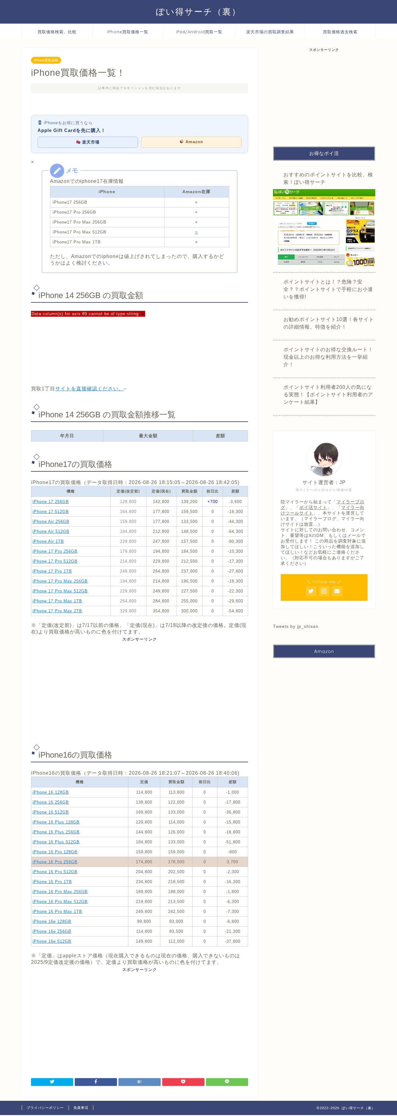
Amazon (193, 141)
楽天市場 (90, 142)
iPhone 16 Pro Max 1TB (57, 911)
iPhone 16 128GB (51, 792)
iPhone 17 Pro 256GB (55, 551)
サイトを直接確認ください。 (89, 388)
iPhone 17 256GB (51, 501)
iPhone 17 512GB (51, 511)
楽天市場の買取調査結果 (270, 31)
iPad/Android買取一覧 (199, 31)
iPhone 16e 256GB (52, 931)
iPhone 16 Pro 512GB (55, 871)
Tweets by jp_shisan (296, 626)
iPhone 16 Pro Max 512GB (60, 901)
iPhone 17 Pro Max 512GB (60, 591)
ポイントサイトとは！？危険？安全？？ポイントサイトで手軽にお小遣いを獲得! (328, 289)
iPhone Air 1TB (48, 541)
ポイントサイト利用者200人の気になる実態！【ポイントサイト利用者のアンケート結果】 (328, 394)
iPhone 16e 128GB (52, 921)
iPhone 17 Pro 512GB (55, 561)
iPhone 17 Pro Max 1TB (57, 601)
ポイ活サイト (313, 507)
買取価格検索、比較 (57, 31)
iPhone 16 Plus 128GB (56, 822)
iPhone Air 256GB (51, 521)
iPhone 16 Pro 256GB (55, 862)
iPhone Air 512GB (51, 531)
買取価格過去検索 (340, 31)
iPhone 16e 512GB (52, 941)
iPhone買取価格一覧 (127, 31)
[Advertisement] (139, 688)
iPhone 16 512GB (51, 812)
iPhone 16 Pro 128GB (55, 852)
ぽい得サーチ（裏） (198, 11)
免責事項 (81, 1107)
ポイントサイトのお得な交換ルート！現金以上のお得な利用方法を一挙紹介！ (328, 357)
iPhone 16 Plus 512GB (56, 842)
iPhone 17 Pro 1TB (52, 571)
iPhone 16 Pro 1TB (52, 881)
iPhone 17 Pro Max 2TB (57, 611)
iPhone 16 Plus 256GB (56, 832)
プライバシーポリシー (45, 1107)
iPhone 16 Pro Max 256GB (60, 891)
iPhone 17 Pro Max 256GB (60, 581)
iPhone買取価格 (46, 60)
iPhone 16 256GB (51, 802)
